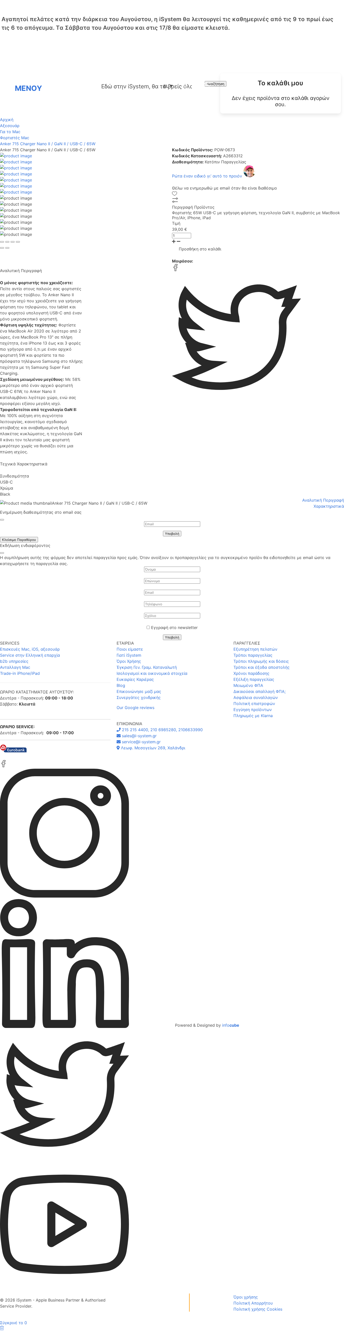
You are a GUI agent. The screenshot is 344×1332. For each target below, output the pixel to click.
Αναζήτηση (215, 84)
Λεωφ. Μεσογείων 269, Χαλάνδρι (152, 747)
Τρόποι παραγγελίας (252, 655)
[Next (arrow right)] (7, 248)
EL (168, 86)
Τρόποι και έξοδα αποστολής (261, 667)
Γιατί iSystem (129, 655)
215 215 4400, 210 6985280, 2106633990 (162, 729)
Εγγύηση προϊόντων (252, 709)
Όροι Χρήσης (129, 661)
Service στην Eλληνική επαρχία (30, 655)
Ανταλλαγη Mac (15, 667)
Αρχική (6, 119)
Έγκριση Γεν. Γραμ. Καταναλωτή (147, 667)
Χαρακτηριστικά (329, 506)
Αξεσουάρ (9, 125)
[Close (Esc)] (2, 242)
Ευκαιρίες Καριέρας (135, 679)
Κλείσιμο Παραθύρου (19, 540)
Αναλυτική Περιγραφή (323, 500)
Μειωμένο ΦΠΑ (248, 685)
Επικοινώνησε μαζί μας (139, 691)
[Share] (7, 242)
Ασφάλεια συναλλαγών (255, 697)
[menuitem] (280, 93)
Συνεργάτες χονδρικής (139, 697)
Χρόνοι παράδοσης (251, 673)
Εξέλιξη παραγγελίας (253, 679)
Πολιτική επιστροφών (254, 703)
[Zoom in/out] (18, 242)
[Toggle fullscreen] (13, 242)
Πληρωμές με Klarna (253, 715)
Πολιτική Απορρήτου (253, 1303)
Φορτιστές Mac (14, 137)
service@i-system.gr (141, 741)
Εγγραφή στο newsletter (174, 627)
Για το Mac (10, 131)
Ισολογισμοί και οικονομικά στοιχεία (152, 673)
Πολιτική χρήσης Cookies (257, 1309)
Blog (121, 685)
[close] (2, 520)
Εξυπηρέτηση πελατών (255, 649)
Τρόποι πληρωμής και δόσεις (261, 661)
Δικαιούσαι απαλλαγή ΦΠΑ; (259, 691)
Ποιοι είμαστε (130, 649)
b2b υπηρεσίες (14, 661)
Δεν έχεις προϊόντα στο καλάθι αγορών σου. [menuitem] (280, 101)
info (230, 1025)
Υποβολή (172, 534)
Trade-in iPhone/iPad (20, 673)
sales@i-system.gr (139, 735)
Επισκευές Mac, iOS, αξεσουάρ (30, 649)
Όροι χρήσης (245, 1297)
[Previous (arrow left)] (2, 248)
